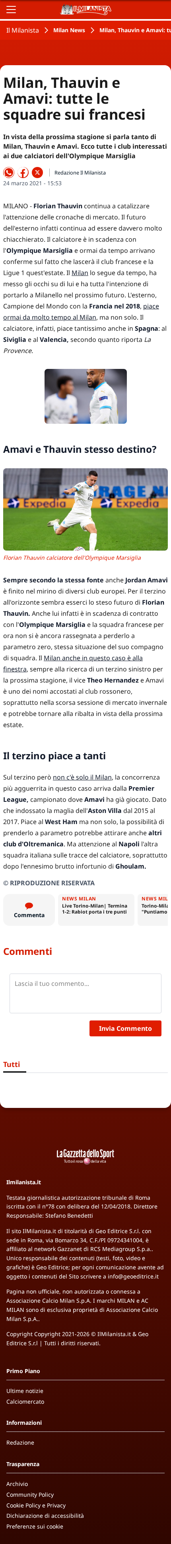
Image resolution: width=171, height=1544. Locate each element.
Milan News (69, 30)
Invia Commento (125, 1028)
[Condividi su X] (37, 172)
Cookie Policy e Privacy (36, 1505)
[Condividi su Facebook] (23, 172)
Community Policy (30, 1494)
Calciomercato (25, 1401)
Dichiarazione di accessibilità (45, 1515)
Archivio (17, 1484)
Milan (80, 272)
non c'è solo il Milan (82, 777)
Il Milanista (22, 30)
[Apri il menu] (11, 9)
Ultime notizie (24, 1391)
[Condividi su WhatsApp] (8, 172)
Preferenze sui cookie (34, 1526)
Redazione (20, 1442)
